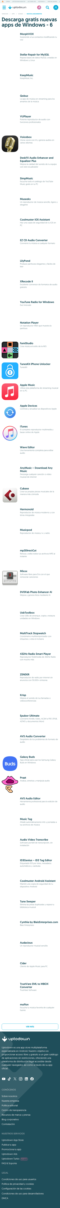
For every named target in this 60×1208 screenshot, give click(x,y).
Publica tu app (9, 1144)
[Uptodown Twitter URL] (15, 1079)
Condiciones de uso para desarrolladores (23, 1193)
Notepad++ (41, 1)
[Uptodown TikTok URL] (9, 1079)
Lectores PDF (32, 1)
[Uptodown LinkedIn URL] (26, 1079)
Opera (8, 1)
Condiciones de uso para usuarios (19, 1179)
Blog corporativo (10, 1119)
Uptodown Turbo (14, 1158)
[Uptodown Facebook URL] (32, 1079)
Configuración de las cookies (16, 1188)
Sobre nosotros (9, 1096)
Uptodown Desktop (18, 1)
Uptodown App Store (13, 1140)
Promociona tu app (11, 1149)
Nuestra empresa (10, 1100)
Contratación (8, 1124)
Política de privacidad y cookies (18, 1183)
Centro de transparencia (14, 1110)
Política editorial (10, 1105)
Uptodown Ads (9, 1153)
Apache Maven (52, 1)
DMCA (5, 1198)
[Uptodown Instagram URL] (21, 1079)
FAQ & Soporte (9, 1163)
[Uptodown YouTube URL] (4, 1079)
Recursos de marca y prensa (16, 1114)
